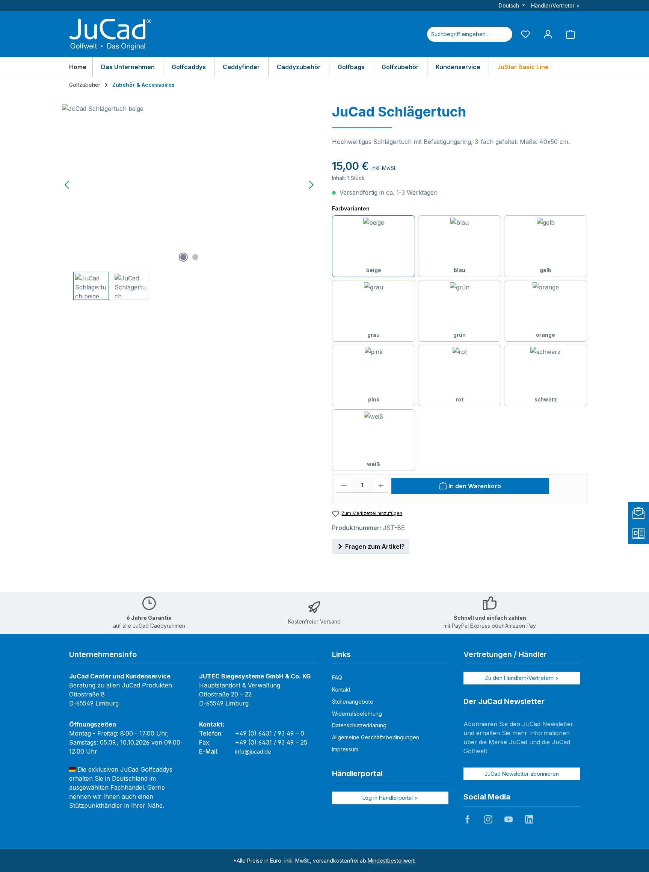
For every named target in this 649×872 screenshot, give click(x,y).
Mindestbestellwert (391, 860)
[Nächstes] (311, 185)
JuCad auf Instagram (488, 819)
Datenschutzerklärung (359, 725)
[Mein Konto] (548, 34)
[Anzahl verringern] (344, 485)
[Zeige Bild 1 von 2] (183, 257)
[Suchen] (503, 34)
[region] (189, 202)
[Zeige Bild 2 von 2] (195, 257)
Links (341, 654)
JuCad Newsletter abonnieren (521, 774)
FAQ (337, 677)
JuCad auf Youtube (508, 819)
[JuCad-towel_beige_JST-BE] (189, 185)
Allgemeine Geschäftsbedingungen (375, 737)
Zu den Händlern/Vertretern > (522, 678)
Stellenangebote (352, 701)
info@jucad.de (253, 751)
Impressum (345, 749)
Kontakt (341, 689)
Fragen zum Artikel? (374, 546)
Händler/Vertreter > (555, 5)
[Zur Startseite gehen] (110, 34)
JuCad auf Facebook (467, 819)
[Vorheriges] (67, 185)
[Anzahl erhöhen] (381, 485)
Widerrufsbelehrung (357, 713)
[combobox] (461, 34)
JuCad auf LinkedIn (529, 819)
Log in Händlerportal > (390, 798)
